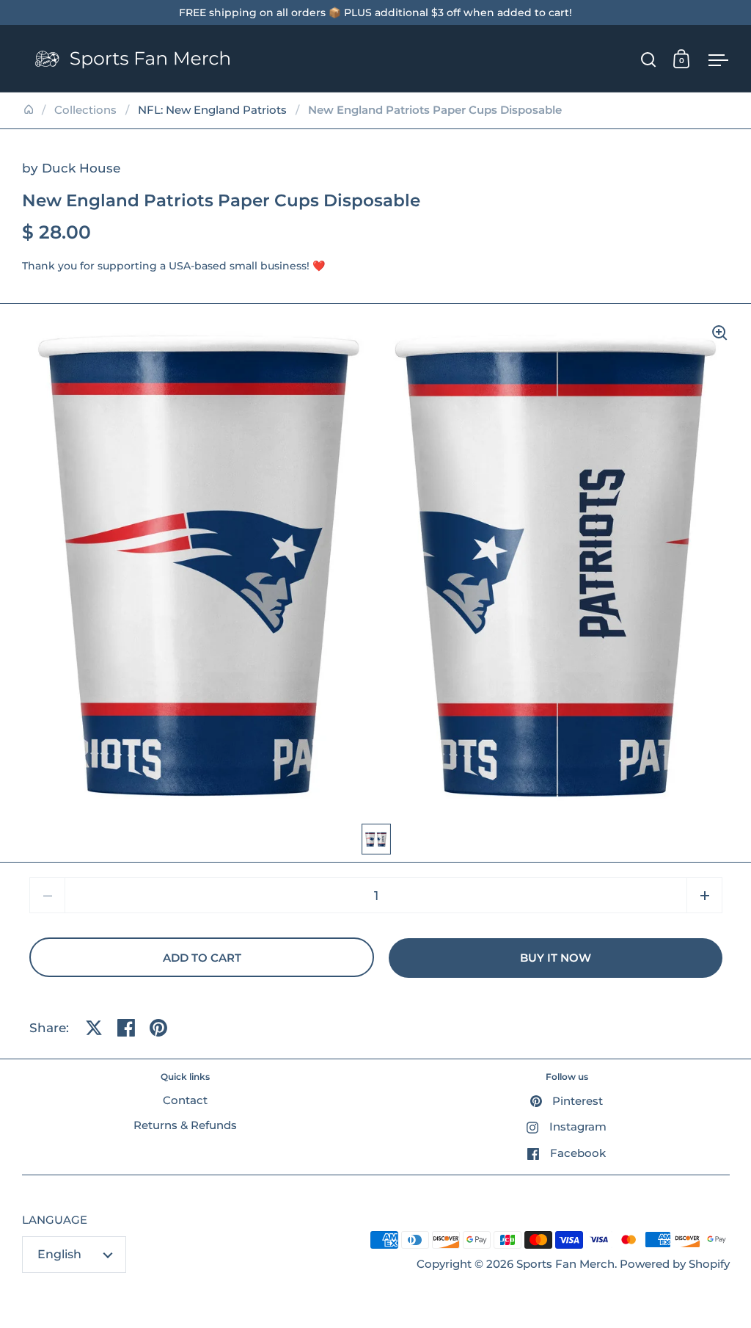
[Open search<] (648, 59)
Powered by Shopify (675, 1264)
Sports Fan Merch (565, 1264)
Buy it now (555, 958)
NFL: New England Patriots (212, 110)
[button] (704, 895)
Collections (85, 110)
